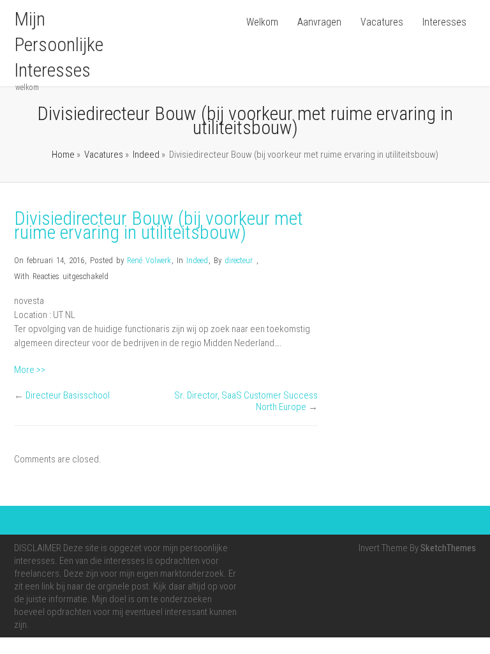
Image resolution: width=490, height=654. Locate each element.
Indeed (146, 154)
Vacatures (381, 22)
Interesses (444, 22)
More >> (29, 370)
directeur (239, 260)
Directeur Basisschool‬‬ (68, 395)
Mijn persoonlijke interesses (58, 44)
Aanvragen (319, 22)
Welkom (262, 22)
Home (63, 154)
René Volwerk (149, 260)
